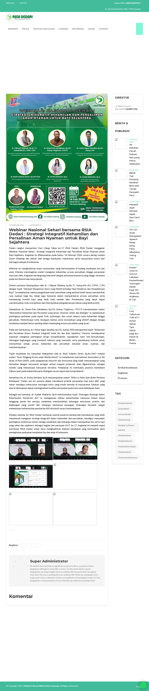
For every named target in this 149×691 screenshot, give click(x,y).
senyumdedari (124, 414)
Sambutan (131, 109)
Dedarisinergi (124, 419)
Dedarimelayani (125, 403)
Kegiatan (23, 61)
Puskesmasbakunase (127, 457)
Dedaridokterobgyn (127, 446)
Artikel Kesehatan (127, 367)
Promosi (122, 378)
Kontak (23, 3)
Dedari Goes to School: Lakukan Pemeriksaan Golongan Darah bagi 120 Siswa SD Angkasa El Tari (136, 283)
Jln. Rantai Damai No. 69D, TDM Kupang (122, 9)
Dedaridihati (123, 408)
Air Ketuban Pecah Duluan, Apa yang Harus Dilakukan (134, 154)
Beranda (10, 3)
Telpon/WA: (127, 3)
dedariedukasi (124, 435)
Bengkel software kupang (126, 427)
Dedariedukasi (124, 452)
